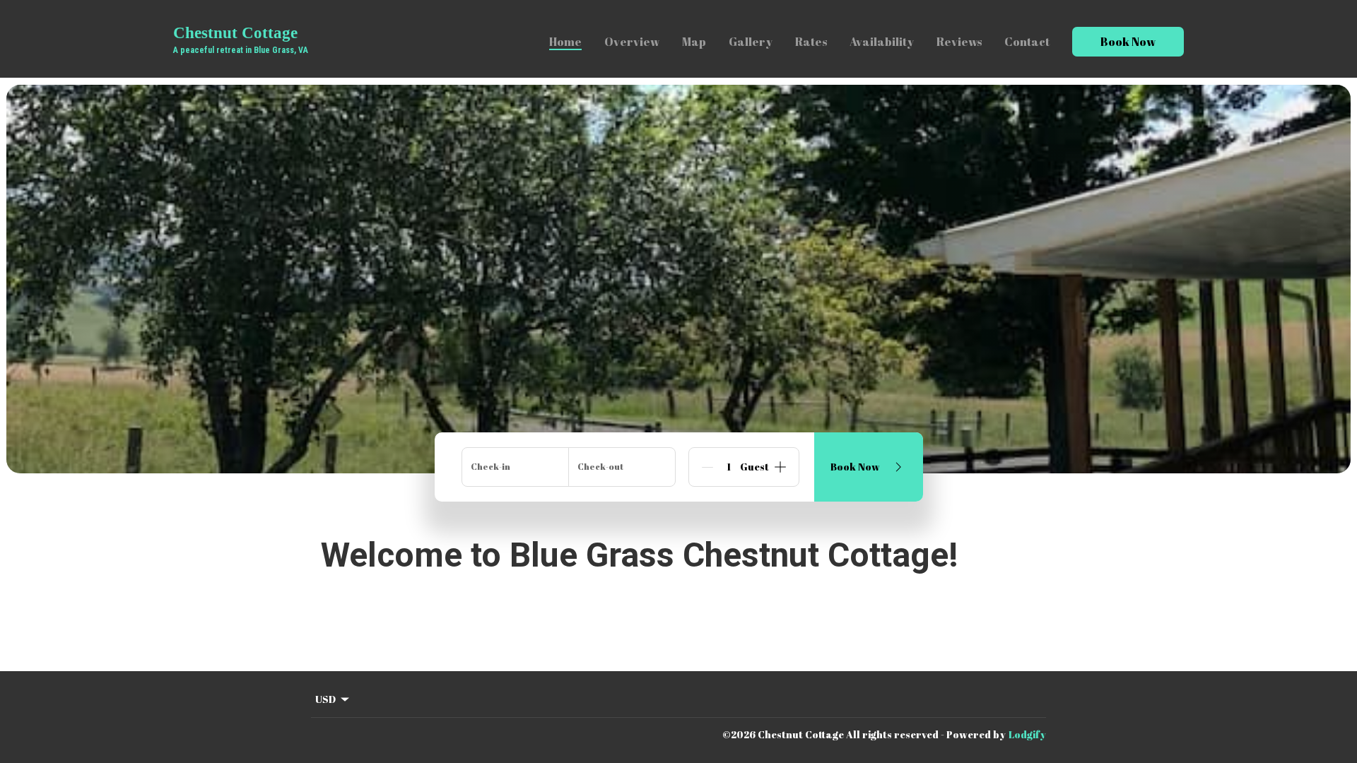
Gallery (751, 41)
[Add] (780, 467)
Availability (882, 41)
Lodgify (1027, 734)
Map (694, 41)
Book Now (1128, 41)
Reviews (959, 41)
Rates (811, 41)
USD (325, 699)
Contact (1027, 41)
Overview (631, 41)
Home (565, 41)
